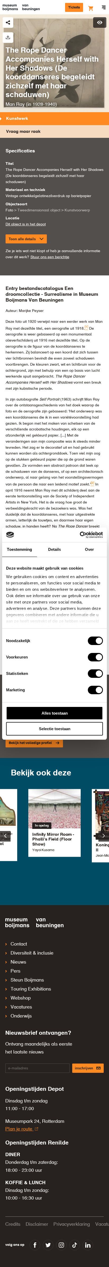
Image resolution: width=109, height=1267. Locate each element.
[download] (8, 37)
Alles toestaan (55, 713)
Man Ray (15, 104)
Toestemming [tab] (19, 549)
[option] (54, 823)
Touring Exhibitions (31, 989)
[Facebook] (35, 1245)
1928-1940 (44, 104)
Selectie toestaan (54, 728)
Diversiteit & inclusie (32, 953)
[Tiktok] (74, 1245)
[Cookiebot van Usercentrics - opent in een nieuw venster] (80, 535)
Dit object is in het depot (26, 224)
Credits (12, 1224)
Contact (19, 944)
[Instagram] (61, 1245)
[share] (8, 22)
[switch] (95, 657)
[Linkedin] (88, 1245)
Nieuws (18, 962)
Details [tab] (54, 549)
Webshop (21, 998)
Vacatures (21, 1007)
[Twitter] (48, 1245)
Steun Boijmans (27, 980)
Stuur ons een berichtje (49, 257)
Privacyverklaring (71, 1224)
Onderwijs (21, 1016)
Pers (15, 971)
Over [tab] (89, 549)
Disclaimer (37, 1224)
